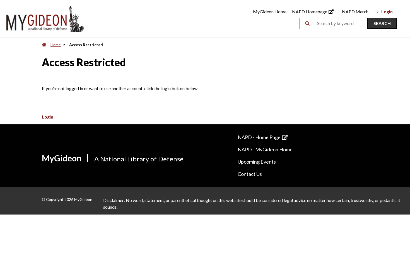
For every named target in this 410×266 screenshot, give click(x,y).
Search (382, 23)
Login (387, 11)
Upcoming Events (257, 162)
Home (55, 44)
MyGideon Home (269, 11)
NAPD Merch (355, 11)
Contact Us (250, 174)
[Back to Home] (45, 18)
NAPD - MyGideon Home (265, 149)
